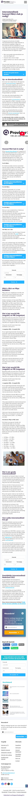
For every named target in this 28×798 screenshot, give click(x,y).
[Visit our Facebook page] (2, 784)
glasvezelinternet (9, 587)
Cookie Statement (21, 792)
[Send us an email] (11, 784)
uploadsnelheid (16, 99)
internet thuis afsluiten (11, 151)
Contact (17, 761)
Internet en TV (5, 745)
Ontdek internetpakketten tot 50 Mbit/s (13, 182)
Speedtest (18, 745)
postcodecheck (9, 540)
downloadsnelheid (11, 83)
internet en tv (8, 537)
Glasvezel (3, 747)
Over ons (17, 758)
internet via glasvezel (13, 113)
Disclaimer (4, 792)
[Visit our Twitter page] (8, 784)
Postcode (14, 270)
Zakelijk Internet (5, 750)
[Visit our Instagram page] (5, 784)
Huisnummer (9, 274)
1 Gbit (16, 233)
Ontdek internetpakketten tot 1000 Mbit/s (13, 256)
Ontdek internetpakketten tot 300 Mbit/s (13, 225)
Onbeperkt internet (6, 752)
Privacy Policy (12, 792)
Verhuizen (18, 747)
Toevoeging (19, 274)
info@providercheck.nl (8, 773)
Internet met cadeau (6, 755)
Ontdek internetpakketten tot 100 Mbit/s (13, 203)
